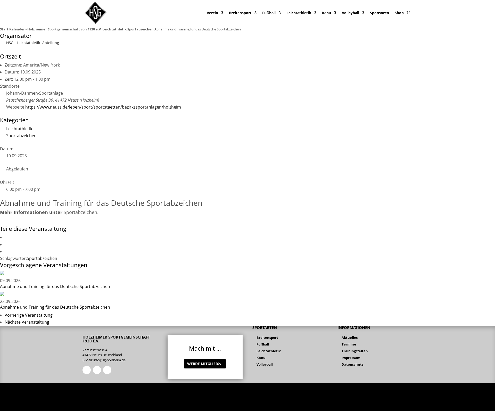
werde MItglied (202, 363)
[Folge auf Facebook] (86, 370)
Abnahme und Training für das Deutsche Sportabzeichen (55, 286)
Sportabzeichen (140, 29)
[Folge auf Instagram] (97, 370)
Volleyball (350, 12)
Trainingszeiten (355, 351)
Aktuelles (350, 337)
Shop (399, 12)
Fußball (269, 12)
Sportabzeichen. (81, 212)
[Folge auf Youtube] (107, 370)
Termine (349, 344)
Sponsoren (379, 12)
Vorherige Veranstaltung (29, 315)
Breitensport (240, 12)
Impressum (351, 357)
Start (4, 29)
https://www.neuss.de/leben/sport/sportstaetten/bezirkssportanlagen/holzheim (103, 107)
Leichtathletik (298, 12)
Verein (212, 12)
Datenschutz (352, 364)
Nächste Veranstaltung (27, 322)
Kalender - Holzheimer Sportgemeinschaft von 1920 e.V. (55, 29)
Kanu (326, 12)
